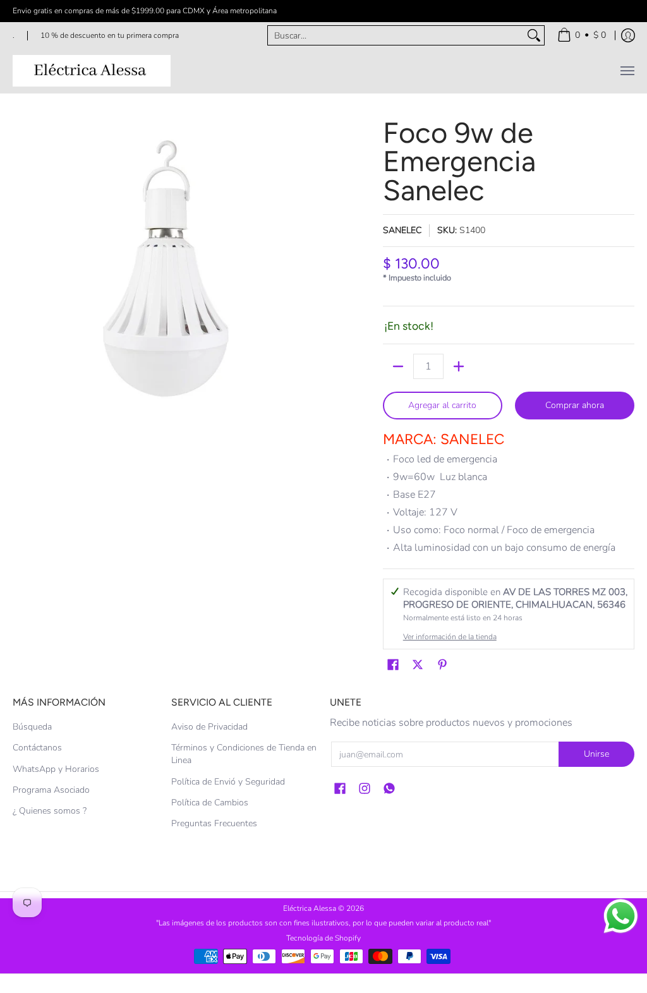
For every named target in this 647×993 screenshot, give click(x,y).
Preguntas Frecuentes (214, 823)
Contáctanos (37, 748)
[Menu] (626, 71)
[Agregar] (459, 366)
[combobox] (396, 35)
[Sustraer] (398, 366)
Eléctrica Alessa (310, 908)
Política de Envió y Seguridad (228, 782)
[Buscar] (534, 35)
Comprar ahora (574, 405)
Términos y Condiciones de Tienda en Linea (244, 754)
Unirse (596, 754)
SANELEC (402, 230)
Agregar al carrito (442, 405)
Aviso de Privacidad (209, 727)
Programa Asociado (51, 790)
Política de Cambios (209, 803)
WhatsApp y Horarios (56, 769)
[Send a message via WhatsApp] (621, 916)
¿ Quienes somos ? (50, 811)
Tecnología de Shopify (323, 938)
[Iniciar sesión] (628, 35)
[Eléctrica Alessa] (92, 71)
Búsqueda (32, 727)
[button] (393, 665)
